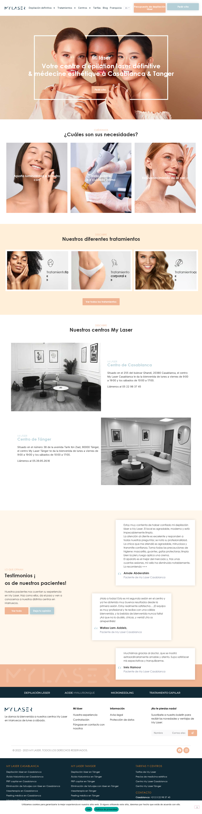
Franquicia (116, 7)
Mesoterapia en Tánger (83, 790)
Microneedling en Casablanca (23, 800)
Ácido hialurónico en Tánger (86, 776)
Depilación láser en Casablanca (24, 771)
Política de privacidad (106, 809)
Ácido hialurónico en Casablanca (24, 776)
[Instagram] (186, 750)
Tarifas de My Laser (146, 771)
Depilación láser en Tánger (85, 771)
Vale (88, 809)
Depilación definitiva (40, 7)
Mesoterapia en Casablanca (22, 790)
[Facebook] (180, 750)
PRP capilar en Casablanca (21, 781)
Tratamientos (64, 7)
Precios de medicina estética (151, 776)
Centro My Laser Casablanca (151, 781)
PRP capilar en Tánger (83, 781)
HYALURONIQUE (80, 692)
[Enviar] (192, 733)
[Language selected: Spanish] (127, 8)
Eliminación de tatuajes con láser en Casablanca (33, 786)
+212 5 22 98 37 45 (160, 797)
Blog (105, 7)
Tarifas (97, 7)
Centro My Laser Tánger (148, 786)
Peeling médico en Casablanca (23, 795)
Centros (82, 7)
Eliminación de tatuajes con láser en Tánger (95, 786)
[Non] (197, 807)
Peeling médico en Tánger (85, 795)
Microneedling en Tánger (84, 800)
